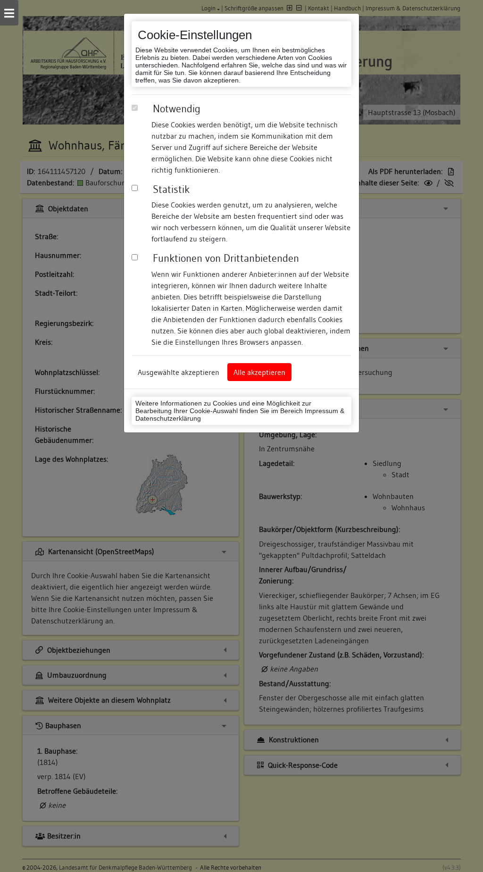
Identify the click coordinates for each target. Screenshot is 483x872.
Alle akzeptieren (259, 372)
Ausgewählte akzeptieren (178, 372)
